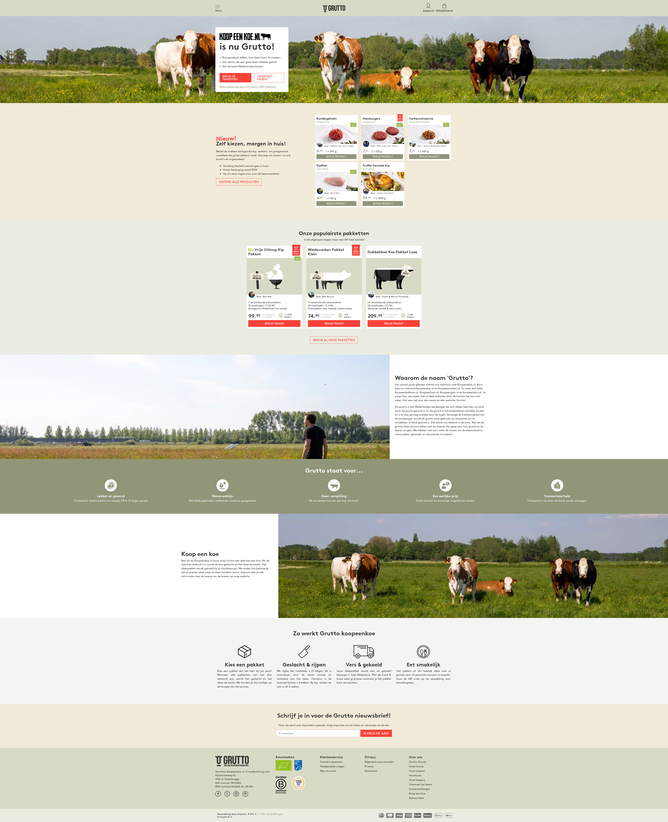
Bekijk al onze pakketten (334, 340)
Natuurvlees (416, 797)
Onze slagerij (417, 779)
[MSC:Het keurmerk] (299, 766)
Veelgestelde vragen (332, 766)
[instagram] (236, 794)
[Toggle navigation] (218, 6)
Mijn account (328, 770)
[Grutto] (334, 8)
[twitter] (227, 794)
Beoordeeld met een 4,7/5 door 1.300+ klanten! (248, 86)
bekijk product (336, 156)
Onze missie (416, 766)
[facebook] (218, 794)
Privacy (369, 766)
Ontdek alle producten (239, 182)
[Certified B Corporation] (282, 786)
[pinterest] (245, 794)
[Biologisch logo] (284, 765)
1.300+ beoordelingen (271, 814)
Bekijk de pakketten (229, 77)
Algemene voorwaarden (379, 761)
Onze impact (417, 770)
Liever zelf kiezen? (264, 77)
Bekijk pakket (274, 323)
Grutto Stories (417, 761)
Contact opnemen (331, 761)
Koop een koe (417, 793)
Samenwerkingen (419, 788)
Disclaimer (371, 770)
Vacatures (415, 775)
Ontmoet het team (420, 784)
